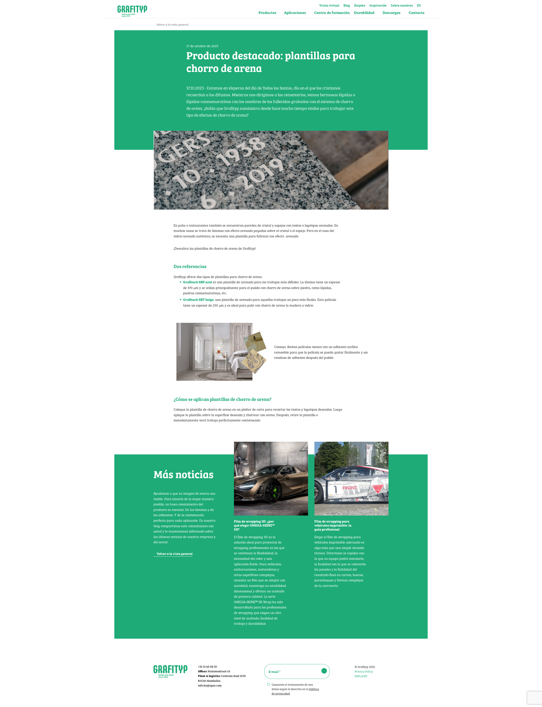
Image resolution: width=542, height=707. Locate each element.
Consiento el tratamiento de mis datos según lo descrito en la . (295, 688)
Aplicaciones (295, 12)
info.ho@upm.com (210, 685)
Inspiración (378, 5)
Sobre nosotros (402, 5)
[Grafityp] (132, 9)
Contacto (416, 12)
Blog (346, 5)
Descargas (391, 12)
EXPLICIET (361, 675)
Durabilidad (364, 12)
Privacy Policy (364, 671)
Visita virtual (329, 5)
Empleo (359, 5)
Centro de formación (332, 12)
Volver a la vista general (172, 24)
